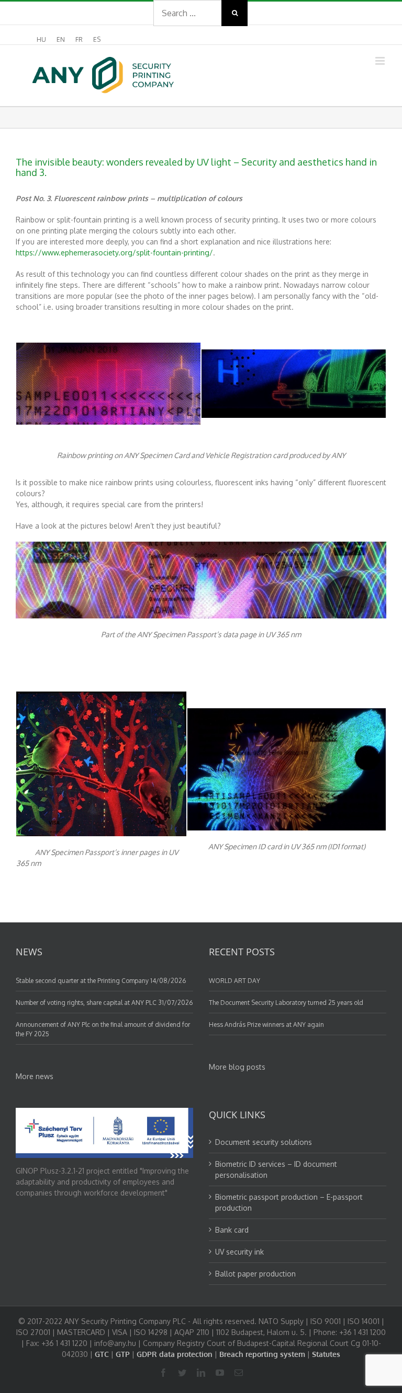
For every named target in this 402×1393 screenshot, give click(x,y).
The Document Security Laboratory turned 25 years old (286, 1002)
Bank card (232, 1229)
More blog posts (237, 1066)
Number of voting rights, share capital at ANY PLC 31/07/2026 (104, 1002)
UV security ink (239, 1251)
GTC (102, 1354)
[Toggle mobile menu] (380, 60)
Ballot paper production (255, 1273)
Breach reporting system (262, 1354)
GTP (123, 1354)
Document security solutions (263, 1142)
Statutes (326, 1354)
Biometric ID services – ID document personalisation (276, 1169)
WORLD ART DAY (234, 981)
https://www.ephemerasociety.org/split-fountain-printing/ (114, 252)
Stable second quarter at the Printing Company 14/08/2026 (101, 981)
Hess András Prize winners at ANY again (266, 1024)
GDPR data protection (175, 1354)
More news (34, 1076)
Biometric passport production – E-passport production (289, 1202)
